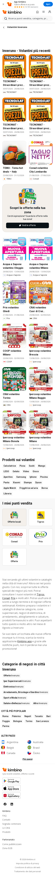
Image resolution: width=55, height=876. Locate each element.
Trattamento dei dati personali (27, 871)
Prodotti (6, 832)
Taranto (39, 716)
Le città (6, 827)
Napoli (27, 716)
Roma (5, 716)
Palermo (16, 716)
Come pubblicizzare (12, 844)
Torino (29, 721)
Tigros (40, 594)
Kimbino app (24, 641)
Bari (48, 716)
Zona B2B (7, 848)
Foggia (6, 721)
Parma (5, 726)
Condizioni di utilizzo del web (27, 867)
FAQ (4, 815)
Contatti (6, 819)
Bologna (17, 721)
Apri (48, 4)
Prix (13, 598)
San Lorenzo (42, 721)
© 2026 (27, 859)
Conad (6, 598)
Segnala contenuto (11, 823)
